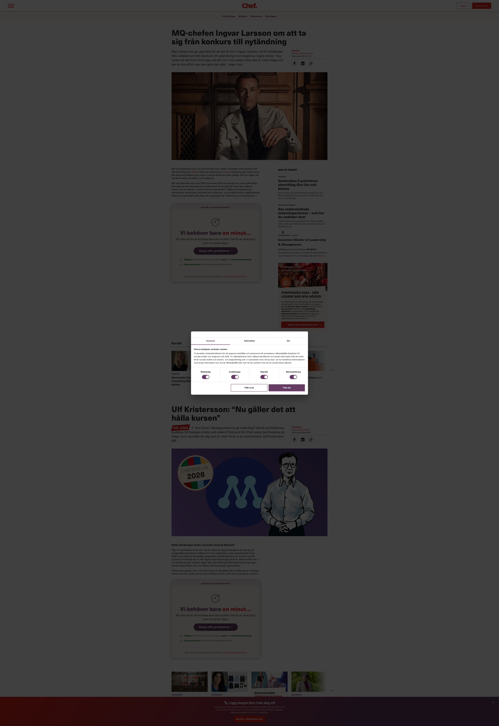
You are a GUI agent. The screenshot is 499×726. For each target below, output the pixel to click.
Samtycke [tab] (210, 341)
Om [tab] (288, 341)
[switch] (235, 377)
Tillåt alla (287, 388)
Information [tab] (249, 341)
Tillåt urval (249, 388)
